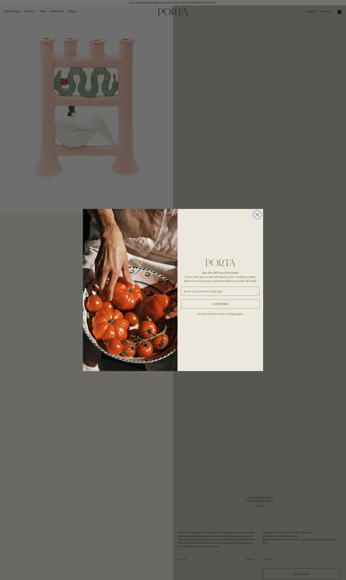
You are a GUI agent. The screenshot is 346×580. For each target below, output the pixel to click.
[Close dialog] (257, 214)
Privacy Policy (236, 314)
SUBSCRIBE (220, 303)
